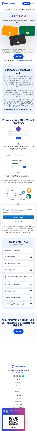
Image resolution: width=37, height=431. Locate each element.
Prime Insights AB (17, 372)
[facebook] (14, 376)
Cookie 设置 (18, 222)
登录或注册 (18, 383)
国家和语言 (18, 391)
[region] (18, 215)
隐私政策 (18, 398)
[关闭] (34, 207)
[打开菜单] (33, 3)
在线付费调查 (15, 109)
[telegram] (20, 376)
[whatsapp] (23, 376)
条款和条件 (18, 401)
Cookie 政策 (18, 404)
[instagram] (17, 376)
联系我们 (18, 388)
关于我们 (18, 386)
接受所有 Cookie (18, 217)
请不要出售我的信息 (18, 407)
